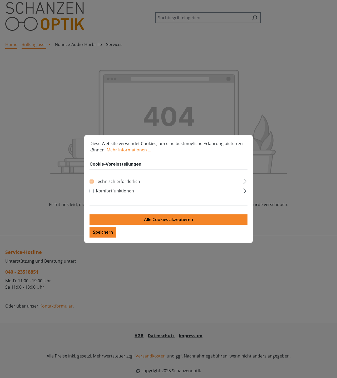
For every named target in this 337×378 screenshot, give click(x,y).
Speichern (103, 232)
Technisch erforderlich (118, 182)
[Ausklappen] (244, 180)
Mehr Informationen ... (129, 150)
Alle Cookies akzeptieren (168, 220)
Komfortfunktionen (115, 191)
